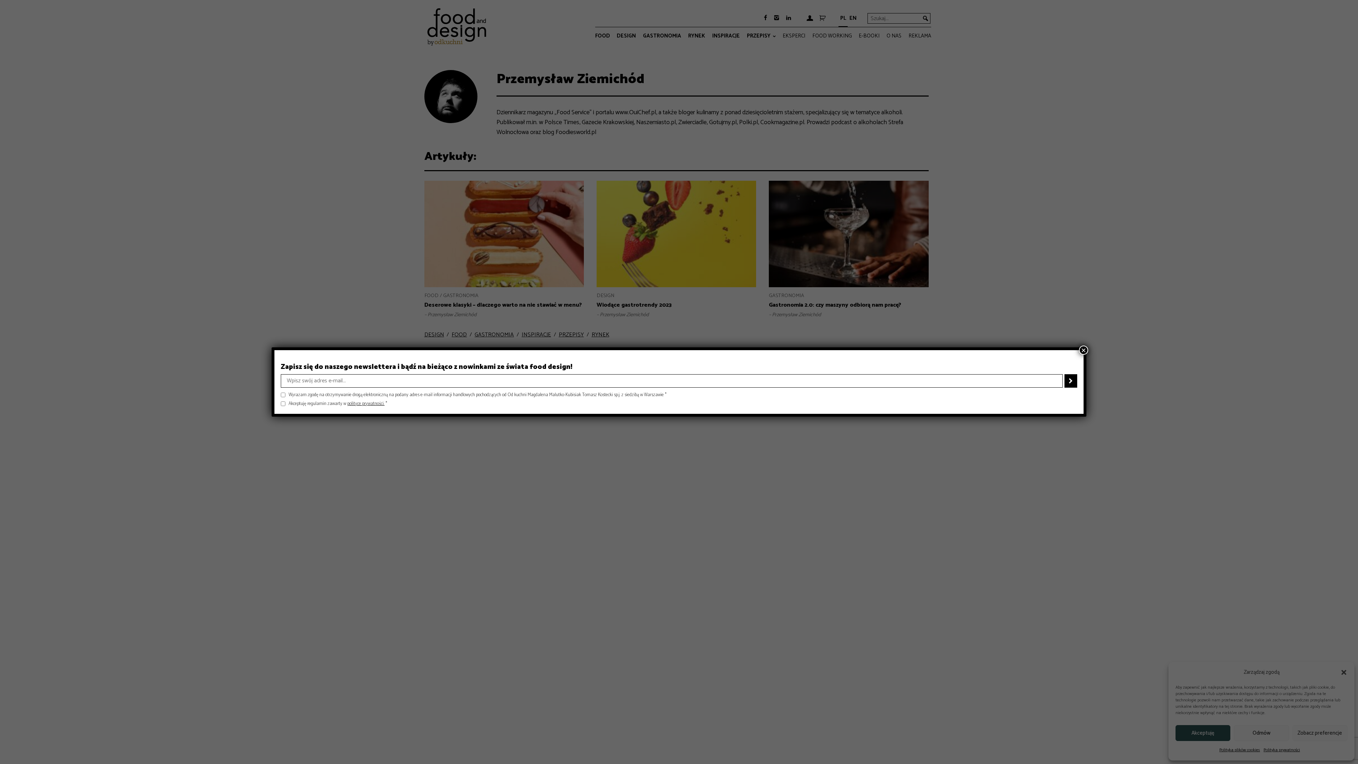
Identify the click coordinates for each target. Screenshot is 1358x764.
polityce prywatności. (365, 403)
